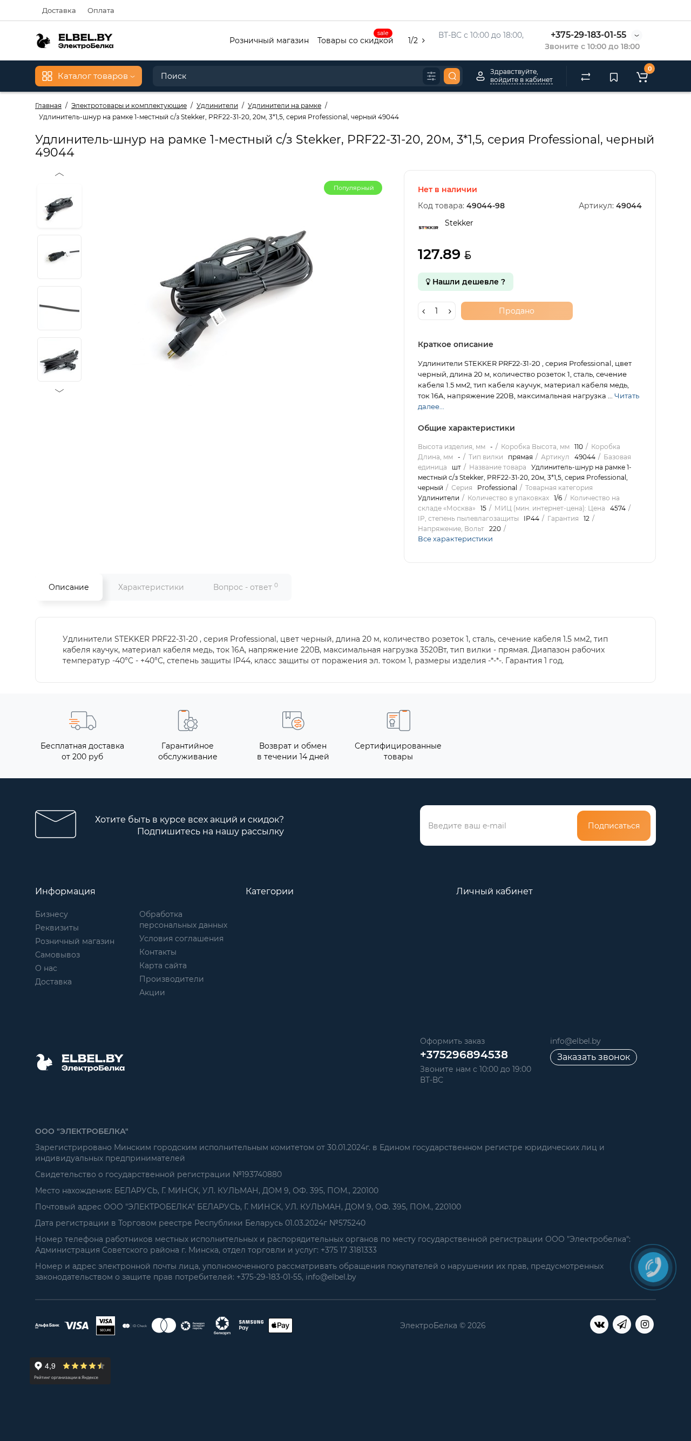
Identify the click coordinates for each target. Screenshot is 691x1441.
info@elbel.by (575, 1041)
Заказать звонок (593, 1057)
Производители (171, 979)
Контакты (158, 952)
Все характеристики (455, 538)
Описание (69, 587)
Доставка (59, 10)
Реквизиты (57, 928)
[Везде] (431, 76)
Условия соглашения (181, 938)
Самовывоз (57, 955)
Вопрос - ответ (245, 587)
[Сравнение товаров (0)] (586, 76)
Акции (152, 992)
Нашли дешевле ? (467, 282)
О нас (46, 968)
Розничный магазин (269, 40)
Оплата (100, 10)
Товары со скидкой (355, 39)
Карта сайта (163, 965)
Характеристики (151, 587)
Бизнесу (51, 914)
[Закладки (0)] (614, 76)
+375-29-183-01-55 (588, 35)
